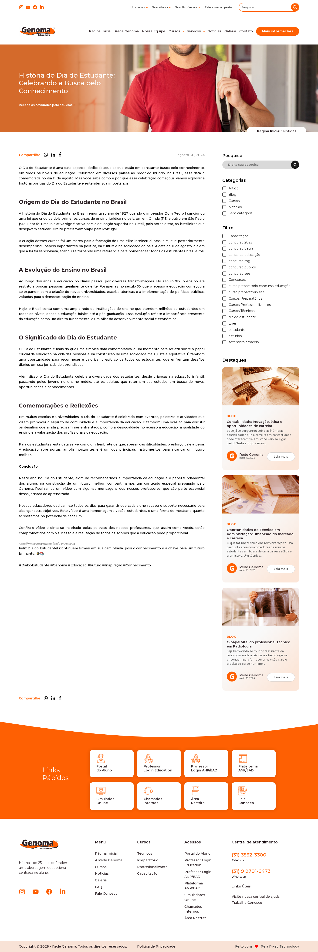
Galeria (101, 880)
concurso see (239, 274)
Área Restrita (195, 918)
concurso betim (241, 248)
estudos (235, 336)
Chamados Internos (193, 909)
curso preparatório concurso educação (260, 286)
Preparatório (147, 860)
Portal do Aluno (197, 853)
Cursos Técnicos (241, 311)
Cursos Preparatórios (245, 299)
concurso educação (244, 255)
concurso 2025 (240, 242)
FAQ (98, 887)
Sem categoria (241, 213)
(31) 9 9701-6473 (251, 873)
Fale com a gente (218, 7)
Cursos (234, 201)
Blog (232, 195)
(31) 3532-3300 (249, 857)
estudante (237, 330)
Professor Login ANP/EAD (197, 874)
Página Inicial (106, 853)
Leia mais (281, 456)
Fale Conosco (106, 893)
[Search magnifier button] (295, 7)
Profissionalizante (152, 867)
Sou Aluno (160, 7)
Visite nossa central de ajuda (256, 896)
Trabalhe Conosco (247, 903)
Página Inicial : (269, 131)
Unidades (138, 7)
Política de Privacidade (156, 946)
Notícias (235, 207)
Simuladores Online (194, 897)
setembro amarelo (244, 342)
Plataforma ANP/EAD (193, 885)
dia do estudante (242, 317)
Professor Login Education (197, 862)
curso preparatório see (247, 292)
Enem (234, 323)
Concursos (237, 280)
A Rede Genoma (108, 860)
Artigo (234, 188)
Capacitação (238, 236)
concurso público (242, 267)
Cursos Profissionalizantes (250, 305)
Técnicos (144, 853)
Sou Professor (186, 7)
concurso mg (239, 261)
